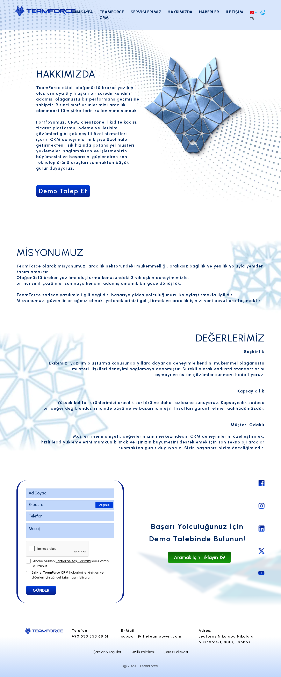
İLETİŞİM (234, 11)
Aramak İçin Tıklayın (196, 557)
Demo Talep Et (63, 191)
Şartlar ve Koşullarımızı (73, 561)
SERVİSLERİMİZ (146, 11)
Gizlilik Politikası (142, 652)
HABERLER (209, 11)
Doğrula (104, 505)
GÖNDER (41, 590)
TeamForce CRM (56, 572)
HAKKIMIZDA (180, 11)
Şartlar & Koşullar (107, 652)
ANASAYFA (82, 11)
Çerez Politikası (176, 652)
